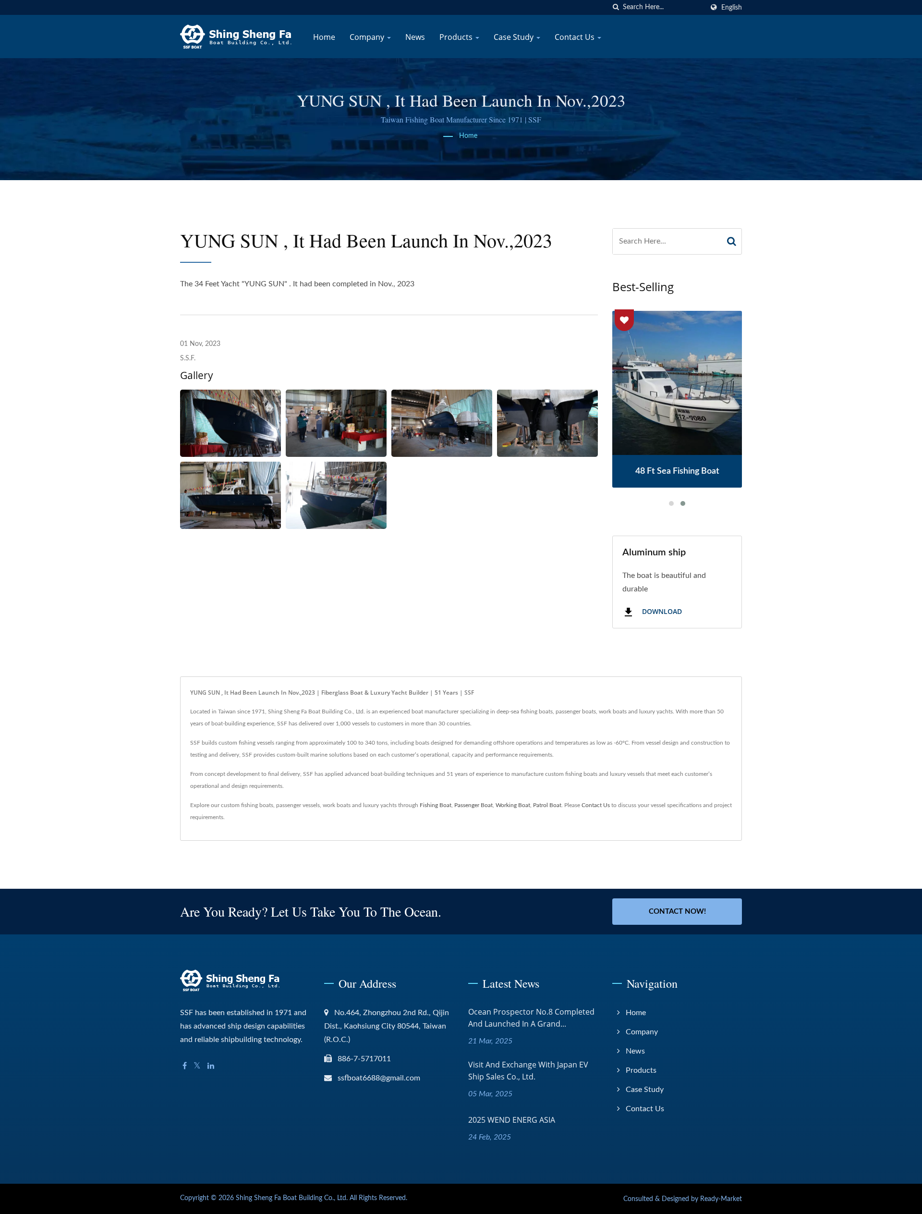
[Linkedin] (210, 1066)
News (415, 37)
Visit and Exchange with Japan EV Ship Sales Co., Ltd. (528, 1070)
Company (368, 37)
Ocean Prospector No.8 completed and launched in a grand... (531, 1017)
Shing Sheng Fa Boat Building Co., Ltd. (292, 1198)
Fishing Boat (435, 805)
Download (661, 611)
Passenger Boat (473, 805)
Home (324, 37)
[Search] (731, 241)
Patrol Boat (547, 805)
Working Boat (513, 805)
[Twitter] (197, 1066)
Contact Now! (677, 911)
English (731, 7)
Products (456, 37)
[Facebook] (184, 1066)
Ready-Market (721, 1199)
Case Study (514, 37)
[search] (615, 7)
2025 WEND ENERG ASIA (511, 1120)
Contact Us (575, 37)
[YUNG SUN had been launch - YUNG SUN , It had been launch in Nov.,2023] (230, 423)
